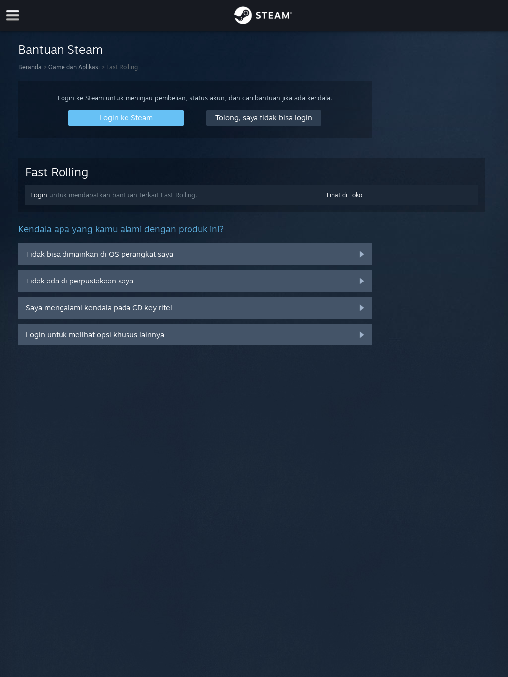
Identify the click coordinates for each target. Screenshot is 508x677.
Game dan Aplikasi (74, 67)
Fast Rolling (56, 172)
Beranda (30, 67)
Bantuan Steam (60, 49)
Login (38, 195)
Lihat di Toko (344, 195)
